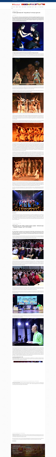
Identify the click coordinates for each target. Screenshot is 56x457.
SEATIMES (27, 451)
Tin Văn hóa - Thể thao (15, 11)
